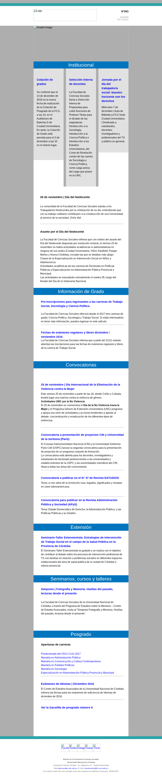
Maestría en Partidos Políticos (57, 665)
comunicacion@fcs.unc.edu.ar (96, 768)
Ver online (122, 19)
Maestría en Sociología (54, 669)
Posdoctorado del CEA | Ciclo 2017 (61, 653)
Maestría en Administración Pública (61, 657)
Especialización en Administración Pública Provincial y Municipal (77, 672)
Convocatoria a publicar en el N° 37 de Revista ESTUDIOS (80, 477)
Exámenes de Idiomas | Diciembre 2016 (67, 683)
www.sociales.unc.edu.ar (67, 768)
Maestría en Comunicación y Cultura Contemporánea (71, 661)
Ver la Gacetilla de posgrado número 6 (67, 707)
